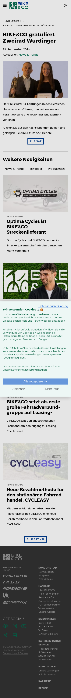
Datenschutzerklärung (53, 305)
